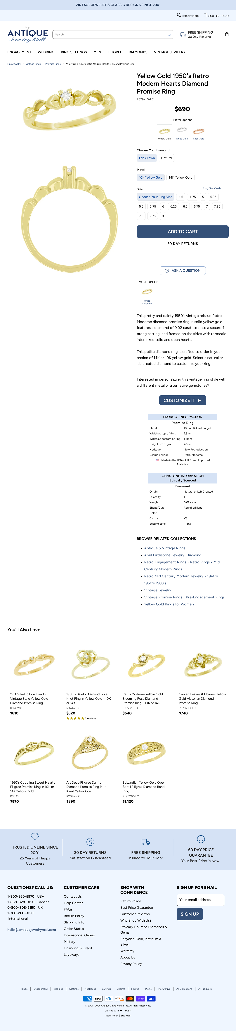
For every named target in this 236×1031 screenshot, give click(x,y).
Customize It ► (183, 400)
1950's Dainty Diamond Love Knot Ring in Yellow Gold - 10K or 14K (88, 698)
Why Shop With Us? (136, 920)
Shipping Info (74, 922)
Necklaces (90, 988)
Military (69, 942)
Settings (74, 988)
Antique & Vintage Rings (164, 548)
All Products (205, 988)
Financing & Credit (78, 948)
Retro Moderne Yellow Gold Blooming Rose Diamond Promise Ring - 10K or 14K (143, 698)
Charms (121, 988)
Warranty (127, 951)
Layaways (71, 954)
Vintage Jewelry (169, 52)
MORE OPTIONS (149, 282)
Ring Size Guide (212, 188)
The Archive (164, 988)
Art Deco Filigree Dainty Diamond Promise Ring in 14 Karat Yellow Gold (86, 786)
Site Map (126, 1015)
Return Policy (74, 916)
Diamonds (138, 52)
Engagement (19, 52)
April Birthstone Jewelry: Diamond (172, 555)
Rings (24, 988)
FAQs (68, 909)
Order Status (74, 929)
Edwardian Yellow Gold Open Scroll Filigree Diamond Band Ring (144, 786)
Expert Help (190, 16)
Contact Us (73, 896)
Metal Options (182, 120)
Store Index (111, 1015)
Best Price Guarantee (136, 907)
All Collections (184, 988)
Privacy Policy (131, 964)
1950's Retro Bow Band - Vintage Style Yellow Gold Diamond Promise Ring (29, 698)
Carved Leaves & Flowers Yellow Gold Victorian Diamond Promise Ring (202, 698)
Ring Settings (74, 52)
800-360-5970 (218, 16)
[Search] (169, 34)
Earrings (106, 988)
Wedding (46, 52)
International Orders (79, 935)
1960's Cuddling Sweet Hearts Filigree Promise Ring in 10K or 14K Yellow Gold (32, 786)
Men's (148, 988)
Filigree (115, 52)
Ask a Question (185, 270)
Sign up (190, 914)
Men (97, 52)
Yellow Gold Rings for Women (169, 604)
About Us (127, 957)
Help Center (73, 903)
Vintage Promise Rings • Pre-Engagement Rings (184, 597)
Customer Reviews (135, 914)
